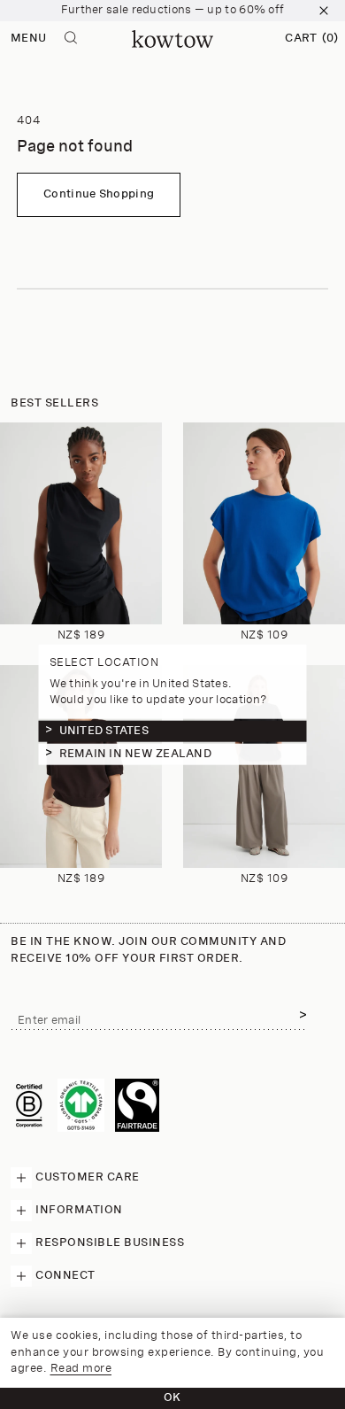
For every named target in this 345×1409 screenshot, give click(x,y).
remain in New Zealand (135, 754)
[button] (311, 39)
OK (172, 1398)
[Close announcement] (323, 10)
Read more (81, 1368)
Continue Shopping (98, 194)
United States (104, 731)
